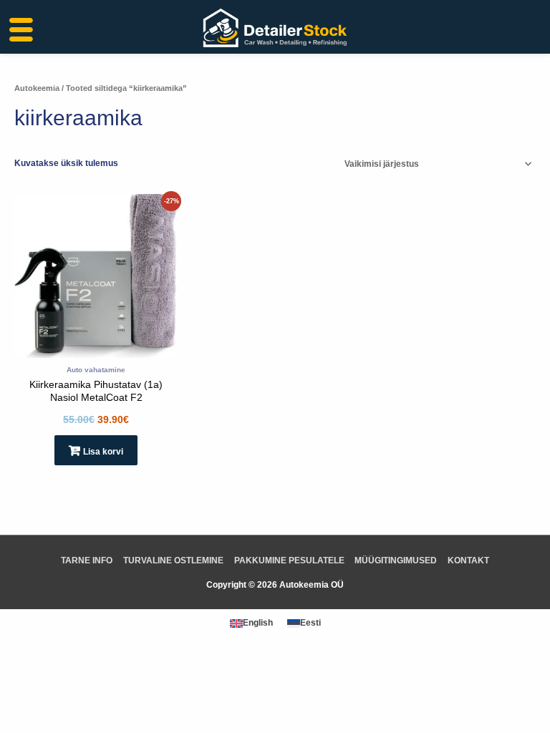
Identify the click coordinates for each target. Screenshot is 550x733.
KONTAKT (468, 560)
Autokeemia (36, 88)
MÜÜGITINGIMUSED (395, 560)
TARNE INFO (86, 560)
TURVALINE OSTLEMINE (173, 560)
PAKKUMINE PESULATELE (289, 560)
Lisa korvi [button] (103, 452)
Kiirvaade (96, 349)
